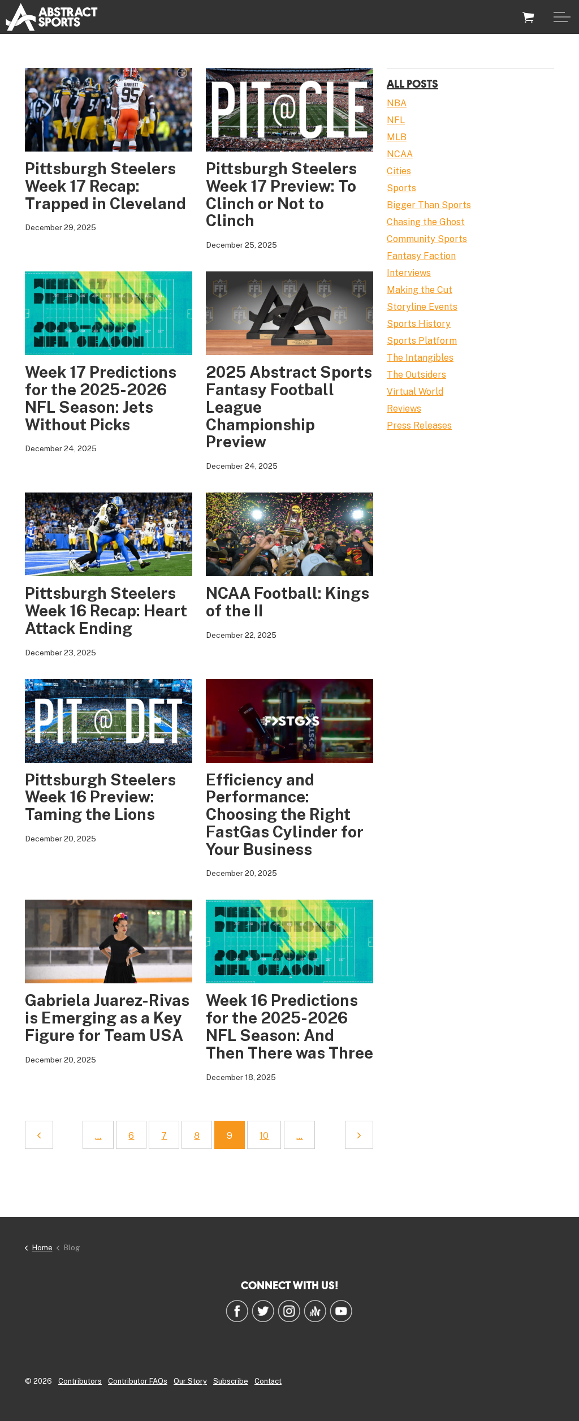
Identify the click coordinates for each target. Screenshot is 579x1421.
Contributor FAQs (137, 1381)
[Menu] (562, 17)
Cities (399, 171)
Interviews (409, 272)
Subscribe (230, 1381)
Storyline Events (422, 306)
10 (264, 1135)
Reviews (404, 408)
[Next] (359, 1135)
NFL (396, 120)
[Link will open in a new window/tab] (237, 1310)
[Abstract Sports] (52, 17)
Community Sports (427, 239)
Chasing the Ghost (426, 222)
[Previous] (39, 1135)
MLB (397, 137)
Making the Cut (419, 289)
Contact (268, 1381)
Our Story (190, 1381)
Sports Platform (422, 340)
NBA (397, 103)
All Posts (412, 83)
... (98, 1135)
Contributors (80, 1381)
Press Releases (419, 425)
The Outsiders (416, 374)
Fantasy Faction (421, 255)
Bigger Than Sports (429, 205)
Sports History (419, 323)
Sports (401, 188)
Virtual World (415, 391)
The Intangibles (420, 357)
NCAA (400, 154)
